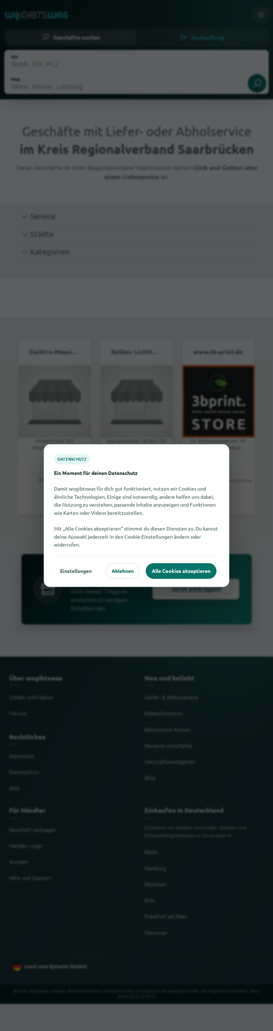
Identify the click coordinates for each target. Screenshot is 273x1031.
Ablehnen (123, 571)
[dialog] (136, 515)
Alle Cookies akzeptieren (181, 571)
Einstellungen (76, 571)
